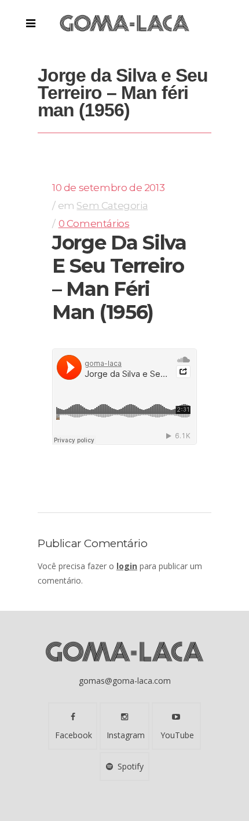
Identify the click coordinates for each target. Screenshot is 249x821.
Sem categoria (112, 205)
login (126, 565)
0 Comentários (94, 223)
